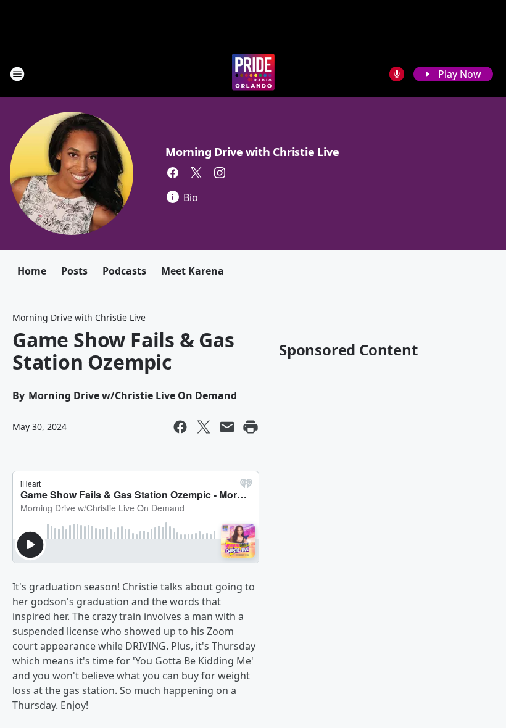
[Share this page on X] (203, 427)
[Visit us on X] (196, 172)
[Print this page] (250, 427)
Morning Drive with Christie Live (252, 151)
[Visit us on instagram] (219, 172)
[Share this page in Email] (227, 427)
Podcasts (124, 271)
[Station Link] (253, 74)
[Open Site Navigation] (17, 74)
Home (31, 271)
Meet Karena (192, 271)
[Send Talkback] (396, 74)
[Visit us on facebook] (172, 172)
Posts (74, 271)
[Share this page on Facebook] (180, 427)
